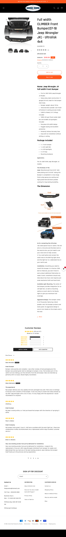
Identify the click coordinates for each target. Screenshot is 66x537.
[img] (10, 360)
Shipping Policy (49, 490)
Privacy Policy (28, 496)
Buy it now (49, 77)
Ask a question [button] (43, 349)
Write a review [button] (23, 349)
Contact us (48, 486)
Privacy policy (35, 524)
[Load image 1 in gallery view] (10, 50)
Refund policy (27, 524)
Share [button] (40, 317)
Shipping (39, 60)
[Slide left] (6, 50)
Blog (46, 501)
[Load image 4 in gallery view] (26, 50)
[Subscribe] (46, 477)
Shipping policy (52, 524)
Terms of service (43, 524)
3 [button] (33, 458)
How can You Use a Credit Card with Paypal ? (31, 491)
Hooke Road (10, 524)
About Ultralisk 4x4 (29, 486)
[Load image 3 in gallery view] (21, 50)
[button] (3, 8)
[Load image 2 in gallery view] (16, 50)
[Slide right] (31, 50)
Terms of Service (29, 499)
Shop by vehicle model (51, 497)
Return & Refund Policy (51, 493)
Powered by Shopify (18, 524)
